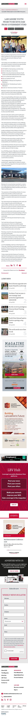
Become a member (19, 687)
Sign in (16, 689)
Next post (24, 273)
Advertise (3, 675)
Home (3, 9)
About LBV (4, 670)
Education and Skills (19, 28)
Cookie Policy (8, 706)
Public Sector (11, 28)
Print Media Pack (18, 672)
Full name (6, 598)
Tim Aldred (14, 32)
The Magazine (5, 673)
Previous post (4, 273)
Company (6, 611)
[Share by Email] (20, 265)
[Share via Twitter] (14, 265)
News (6, 28)
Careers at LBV (5, 680)
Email (5, 625)
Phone (5, 631)
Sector (5, 618)
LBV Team (4, 677)
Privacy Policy (2, 706)
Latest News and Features (11, 9)
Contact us (4, 682)
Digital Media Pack (19, 675)
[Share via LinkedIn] (11, 265)
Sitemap (24, 705)
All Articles (19, 706)
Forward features (18, 677)
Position (6, 605)
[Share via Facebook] (17, 265)
